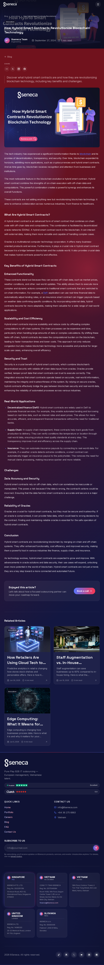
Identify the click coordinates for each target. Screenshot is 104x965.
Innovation (16, 16)
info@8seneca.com (67, 807)
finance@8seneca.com (49, 903)
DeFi (45, 292)
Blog (6, 16)
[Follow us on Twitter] (74, 955)
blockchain (85, 153)
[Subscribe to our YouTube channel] (81, 955)
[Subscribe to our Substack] (66, 955)
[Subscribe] (96, 848)
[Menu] (98, 4)
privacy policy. (16, 856)
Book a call (83, 591)
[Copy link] (6, 68)
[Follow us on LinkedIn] (89, 955)
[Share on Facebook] (24, 68)
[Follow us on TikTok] (59, 955)
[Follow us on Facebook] (97, 955)
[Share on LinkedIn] (18, 68)
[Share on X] (12, 68)
